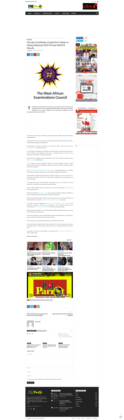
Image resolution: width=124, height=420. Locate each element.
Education (32, 38)
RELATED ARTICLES (31, 330)
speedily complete (43, 192)
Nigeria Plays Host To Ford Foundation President (62, 314)
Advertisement (89, 418)
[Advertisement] (62, 26)
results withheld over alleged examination (51, 199)
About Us (73, 418)
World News (65, 13)
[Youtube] (97, 2)
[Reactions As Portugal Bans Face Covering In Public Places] (54, 395)
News (77, 393)
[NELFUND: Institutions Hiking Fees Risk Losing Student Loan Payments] (50, 338)
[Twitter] (95, 2)
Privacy (83, 418)
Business (36, 13)
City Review (78, 397)
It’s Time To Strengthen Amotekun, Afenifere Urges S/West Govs (65, 402)
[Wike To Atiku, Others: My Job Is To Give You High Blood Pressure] (54, 409)
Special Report (79, 399)
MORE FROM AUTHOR (41, 330)
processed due (68, 187)
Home (29, 13)
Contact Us (95, 418)
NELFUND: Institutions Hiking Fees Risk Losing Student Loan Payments (49, 346)
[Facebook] (93, 2)
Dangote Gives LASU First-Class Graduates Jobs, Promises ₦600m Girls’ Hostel (34, 346)
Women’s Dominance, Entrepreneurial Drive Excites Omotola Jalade (37, 314)
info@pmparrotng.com (36, 406)
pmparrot (30, 50)
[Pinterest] (35, 54)
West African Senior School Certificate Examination (43, 300)
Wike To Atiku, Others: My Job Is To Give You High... (65, 408)
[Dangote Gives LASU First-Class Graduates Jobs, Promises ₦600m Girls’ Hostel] (34, 338)
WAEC (28, 163)
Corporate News (47, 13)
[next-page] (72, 331)
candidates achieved (31, 147)
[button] (96, 13)
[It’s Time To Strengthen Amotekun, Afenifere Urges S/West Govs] (54, 402)
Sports (57, 13)
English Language (31, 160)
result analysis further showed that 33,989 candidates (41, 170)
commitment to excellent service (65, 231)
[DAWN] (86, 156)
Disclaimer (78, 418)
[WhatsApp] (38, 54)
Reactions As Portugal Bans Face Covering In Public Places (66, 394)
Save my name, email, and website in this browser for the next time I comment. (44, 379)
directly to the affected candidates (41, 206)
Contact (73, 13)
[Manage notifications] (120, 417)
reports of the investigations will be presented (58, 203)
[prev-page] (70, 331)
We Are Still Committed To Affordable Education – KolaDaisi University (64, 346)
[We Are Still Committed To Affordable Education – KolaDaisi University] (65, 338)
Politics (77, 403)
